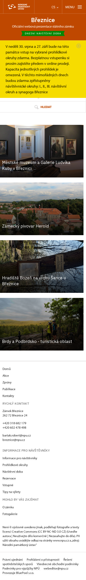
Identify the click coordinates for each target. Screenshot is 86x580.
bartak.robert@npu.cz (17, 435)
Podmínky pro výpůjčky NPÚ (21, 568)
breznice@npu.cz (14, 440)
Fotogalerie (10, 514)
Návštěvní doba (13, 471)
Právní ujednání (13, 559)
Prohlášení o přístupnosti (43, 559)
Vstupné (8, 485)
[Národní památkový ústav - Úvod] (18, 7)
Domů (7, 369)
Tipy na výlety (11, 492)
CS (54, 7)
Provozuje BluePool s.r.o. (18, 573)
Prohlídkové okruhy (15, 465)
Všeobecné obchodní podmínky (57, 564)
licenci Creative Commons (20, 531)
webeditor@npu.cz (56, 568)
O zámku (8, 507)
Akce (6, 375)
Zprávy (7, 382)
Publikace (9, 389)
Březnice (43, 20)
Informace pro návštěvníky (20, 458)
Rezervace (9, 478)
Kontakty (8, 396)
